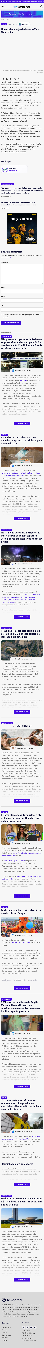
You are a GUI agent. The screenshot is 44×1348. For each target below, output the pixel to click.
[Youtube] (31, 1327)
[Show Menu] (2, 6)
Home (2, 19)
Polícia (7, 19)
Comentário (5, 262)
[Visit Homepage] (21, 6)
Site (2, 306)
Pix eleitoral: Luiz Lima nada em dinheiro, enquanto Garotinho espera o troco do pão (18, 203)
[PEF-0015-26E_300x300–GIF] (22, 228)
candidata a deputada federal (14, 861)
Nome (3, 287)
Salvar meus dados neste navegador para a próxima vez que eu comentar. (22, 316)
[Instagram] (27, 1327)
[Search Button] (41, 6)
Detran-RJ (23, 380)
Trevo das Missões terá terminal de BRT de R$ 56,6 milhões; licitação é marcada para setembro (25, 1)
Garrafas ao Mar (7, 723)
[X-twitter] (23, 1327)
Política (4, 435)
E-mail (3, 296)
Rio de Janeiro (6, 999)
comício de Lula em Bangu (20, 943)
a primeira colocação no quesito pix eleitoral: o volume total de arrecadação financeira (21, 473)
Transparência (6, 336)
